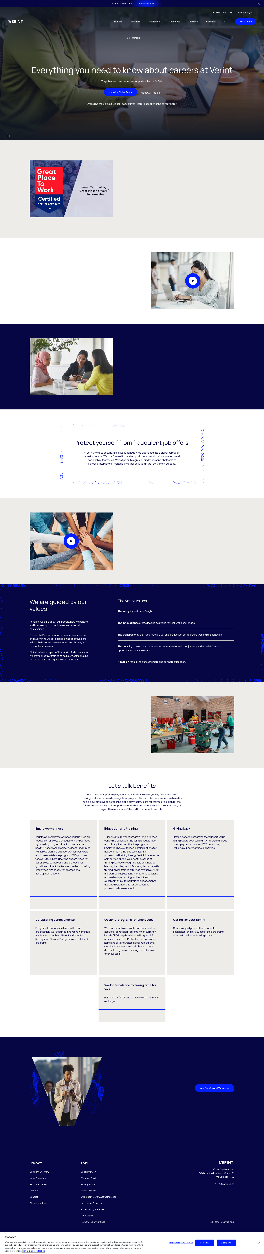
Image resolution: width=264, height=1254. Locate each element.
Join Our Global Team (120, 92)
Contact (34, 1196)
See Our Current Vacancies (214, 1088)
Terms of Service (89, 1178)
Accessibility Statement (93, 1209)
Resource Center (38, 1184)
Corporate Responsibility (44, 635)
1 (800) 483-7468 (224, 1184)
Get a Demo (246, 21)
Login (224, 12)
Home (128, 37)
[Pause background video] (8, 135)
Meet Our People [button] (150, 92)
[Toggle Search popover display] (225, 22)
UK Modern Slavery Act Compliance (98, 1196)
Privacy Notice (88, 1184)
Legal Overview (88, 1171)
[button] (192, 281)
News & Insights (38, 1178)
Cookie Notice (88, 1190)
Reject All (204, 1242)
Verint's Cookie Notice (34, 1250)
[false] (259, 1242)
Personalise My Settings (93, 1222)
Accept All (226, 1242)
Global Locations (38, 1203)
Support (232, 12)
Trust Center (87, 1215)
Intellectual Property (91, 1203)
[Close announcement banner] (259, 4)
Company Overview (39, 1171)
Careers (136, 37)
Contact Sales (214, 12)
